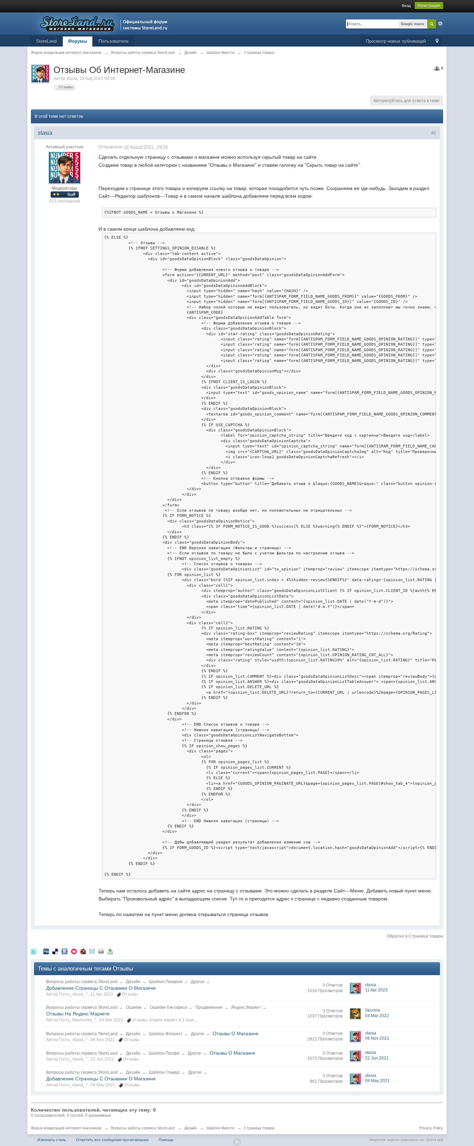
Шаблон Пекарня (166, 981)
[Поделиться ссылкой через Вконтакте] (64, 951)
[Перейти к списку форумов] (101, 23)
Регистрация (429, 5)
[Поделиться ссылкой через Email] (92, 951)
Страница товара (259, 1128)
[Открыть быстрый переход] (437, 41)
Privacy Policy (431, 1128)
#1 (433, 133)
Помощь (166, 1140)
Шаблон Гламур (164, 1072)
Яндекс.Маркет (246, 1007)
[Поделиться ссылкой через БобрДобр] (83, 951)
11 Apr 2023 (376, 990)
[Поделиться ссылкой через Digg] (46, 951)
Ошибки (134, 1007)
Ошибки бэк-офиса (168, 1007)
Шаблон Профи (164, 1053)
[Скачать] (110, 951)
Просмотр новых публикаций (396, 41)
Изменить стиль (51, 1140)
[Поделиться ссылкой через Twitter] (33, 951)
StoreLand (46, 41)
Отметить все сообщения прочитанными (112, 1140)
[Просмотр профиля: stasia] (64, 167)
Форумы (77, 41)
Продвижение (209, 1007)
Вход (406, 5)
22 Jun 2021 (377, 1058)
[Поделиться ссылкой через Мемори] (74, 951)
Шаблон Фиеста (220, 1128)
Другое (197, 981)
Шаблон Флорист (166, 1033)
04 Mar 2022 (377, 1015)
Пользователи (113, 41)
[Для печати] (101, 951)
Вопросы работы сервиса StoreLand (82, 981)
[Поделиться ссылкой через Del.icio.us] (55, 951)
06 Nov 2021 (377, 1038)
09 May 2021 (377, 1080)
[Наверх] (237, 1142)
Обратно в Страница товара (415, 936)
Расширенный (440, 23)
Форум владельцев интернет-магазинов (66, 1128)
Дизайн (133, 981)
